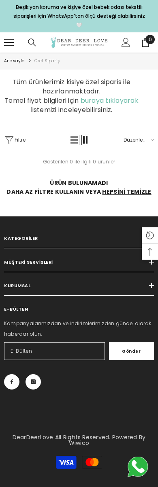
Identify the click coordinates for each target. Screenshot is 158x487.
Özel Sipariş (47, 61)
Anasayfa (14, 61)
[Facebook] (11, 382)
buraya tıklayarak (110, 100)
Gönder (131, 351)
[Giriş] (126, 42)
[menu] (9, 42)
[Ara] (32, 42)
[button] (74, 140)
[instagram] (33, 382)
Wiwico (79, 443)
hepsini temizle (126, 192)
